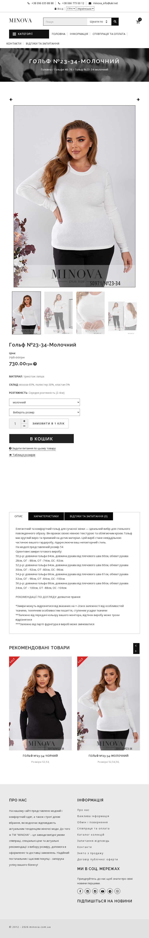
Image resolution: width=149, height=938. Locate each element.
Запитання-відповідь (93, 840)
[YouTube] (102, 891)
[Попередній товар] (10, 99)
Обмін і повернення (92, 822)
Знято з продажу (90, 853)
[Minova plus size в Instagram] (87, 891)
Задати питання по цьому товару (33, 448)
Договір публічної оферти (97, 859)
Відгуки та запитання (42, 43)
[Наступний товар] (138, 99)
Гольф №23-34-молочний (109, 755)
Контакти (13, 43)
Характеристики (46, 516)
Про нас (83, 810)
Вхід (60, 8)
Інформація (79, 34)
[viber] (117, 891)
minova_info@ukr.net (105, 3)
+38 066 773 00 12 (72, 3)
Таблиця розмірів (23, 455)
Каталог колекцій (90, 834)
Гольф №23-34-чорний (40, 755)
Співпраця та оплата (109, 34)
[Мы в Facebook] (80, 891)
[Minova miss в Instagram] (95, 891)
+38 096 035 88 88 (42, 3)
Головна (58, 34)
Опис (19, 516)
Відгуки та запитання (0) (89, 516)
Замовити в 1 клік (49, 423)
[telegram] (110, 891)
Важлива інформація (93, 816)
